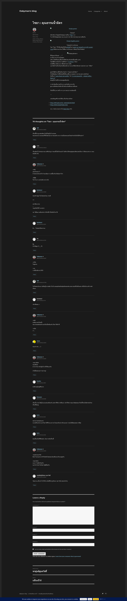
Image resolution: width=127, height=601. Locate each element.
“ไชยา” (71, 35)
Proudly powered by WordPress (46, 593)
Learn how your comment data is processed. (68, 556)
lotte (38, 415)
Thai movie (39, 41)
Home (90, 11)
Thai (37, 36)
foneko (39, 381)
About (106, 11)
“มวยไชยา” (71, 61)
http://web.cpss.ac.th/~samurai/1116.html (62, 102)
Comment (36, 505)
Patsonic (39, 397)
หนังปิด (68, 47)
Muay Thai (38, 40)
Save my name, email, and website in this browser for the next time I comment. (53, 549)
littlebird (39, 190)
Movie (34, 36)
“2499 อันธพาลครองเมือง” (62, 76)
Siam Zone (66, 109)
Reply (34, 139)
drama (41, 38)
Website (35, 541)
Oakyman (39, 164)
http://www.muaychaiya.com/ (59, 105)
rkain (38, 341)
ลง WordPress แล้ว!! (32, 593)
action (34, 38)
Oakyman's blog (28, 11)
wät (38, 128)
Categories (97, 11)
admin (34, 32)
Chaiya (37, 38)
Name (35, 527)
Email (35, 534)
